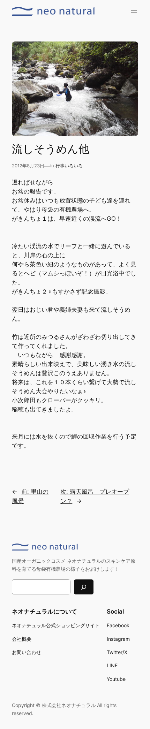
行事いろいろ (69, 165)
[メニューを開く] (134, 11)
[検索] (83, 586)
